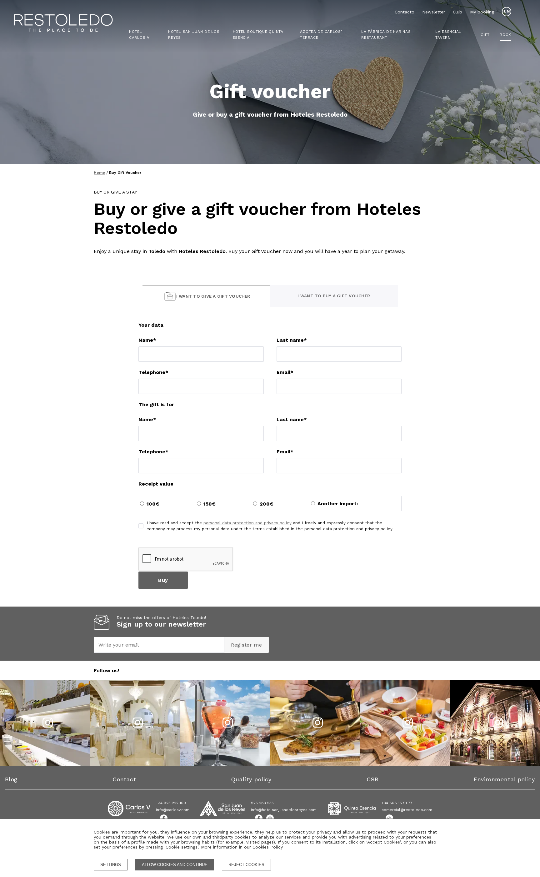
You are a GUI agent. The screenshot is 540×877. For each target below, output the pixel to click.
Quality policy (251, 779)
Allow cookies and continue (175, 864)
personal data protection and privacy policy (247, 523)
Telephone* (153, 372)
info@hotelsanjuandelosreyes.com (284, 810)
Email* (285, 372)
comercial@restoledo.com (407, 810)
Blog (11, 779)
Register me (246, 645)
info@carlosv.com (172, 810)
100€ (153, 504)
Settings (110, 864)
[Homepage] (74, 23)
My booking (482, 11)
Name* (147, 340)
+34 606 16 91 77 (397, 803)
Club (457, 11)
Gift (485, 35)
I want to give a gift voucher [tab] (213, 296)
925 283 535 (262, 803)
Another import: (339, 504)
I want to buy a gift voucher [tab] (334, 295)
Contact (124, 779)
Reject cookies (246, 864)
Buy (163, 580)
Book (505, 35)
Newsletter (433, 11)
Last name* (292, 340)
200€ (266, 504)
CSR (373, 779)
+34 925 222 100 (171, 803)
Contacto (404, 11)
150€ (209, 504)
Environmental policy (504, 779)
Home (99, 172)
